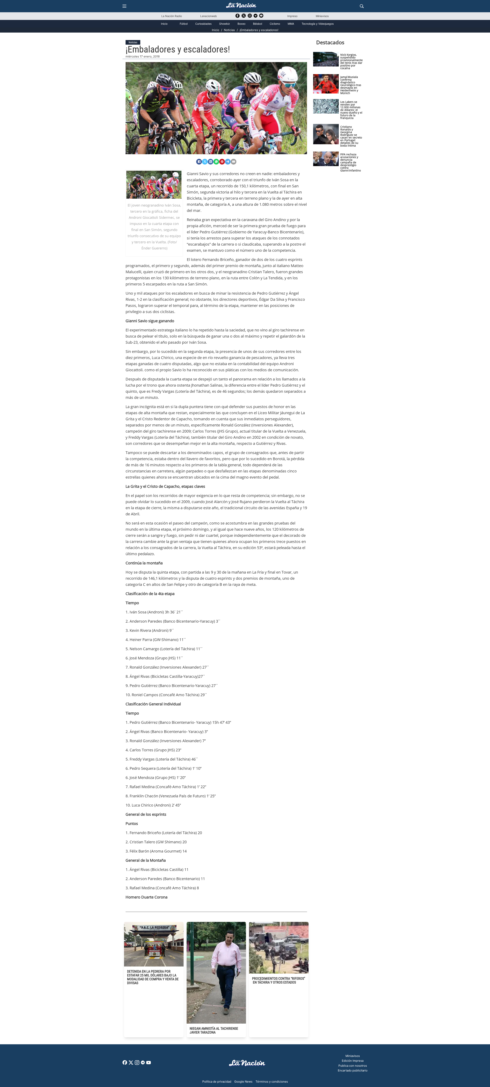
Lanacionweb (208, 16)
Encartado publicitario (353, 1070)
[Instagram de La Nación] (249, 17)
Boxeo (241, 23)
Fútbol (184, 23)
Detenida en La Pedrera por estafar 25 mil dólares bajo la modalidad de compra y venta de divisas (153, 977)
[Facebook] (199, 162)
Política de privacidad (216, 1081)
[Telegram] (228, 162)
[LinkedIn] (210, 162)
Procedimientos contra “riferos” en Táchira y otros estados (278, 980)
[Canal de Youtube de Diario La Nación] (261, 17)
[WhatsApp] (216, 162)
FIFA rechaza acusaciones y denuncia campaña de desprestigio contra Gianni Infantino (350, 162)
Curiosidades (203, 23)
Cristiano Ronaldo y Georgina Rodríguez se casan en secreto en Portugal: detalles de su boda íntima (351, 136)
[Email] (233, 162)
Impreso (292, 16)
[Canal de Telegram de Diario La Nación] (255, 16)
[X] (205, 162)
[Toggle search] (362, 6)
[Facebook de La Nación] (124, 1064)
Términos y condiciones (272, 1081)
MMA (291, 23)
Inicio (164, 23)
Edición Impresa (352, 1060)
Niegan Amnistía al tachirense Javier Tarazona (214, 1030)
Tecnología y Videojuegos (318, 23)
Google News (243, 1081)
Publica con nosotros (352, 1065)
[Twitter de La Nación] (243, 17)
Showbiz (224, 23)
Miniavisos (322, 16)
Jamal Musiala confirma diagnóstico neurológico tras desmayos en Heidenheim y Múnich (350, 85)
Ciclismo (275, 23)
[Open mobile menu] (124, 6)
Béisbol (257, 23)
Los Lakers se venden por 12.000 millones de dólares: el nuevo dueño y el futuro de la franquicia (351, 110)
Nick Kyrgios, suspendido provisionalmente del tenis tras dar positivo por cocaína (351, 61)
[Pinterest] (222, 162)
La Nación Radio (171, 16)
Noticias (229, 30)
